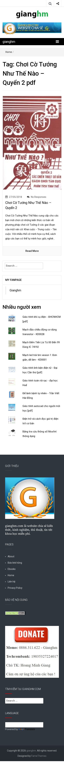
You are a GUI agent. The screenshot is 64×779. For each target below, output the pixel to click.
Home (8, 52)
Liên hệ (11, 581)
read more (32, 250)
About (11, 556)
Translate (30, 729)
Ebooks (12, 569)
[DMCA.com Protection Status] (15, 612)
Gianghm (15, 290)
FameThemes (38, 756)
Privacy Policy (15, 588)
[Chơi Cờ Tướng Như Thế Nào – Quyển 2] (32, 142)
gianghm (9, 42)
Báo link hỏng (15, 562)
